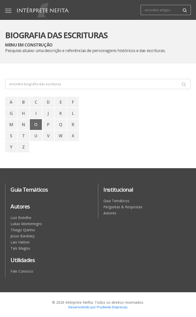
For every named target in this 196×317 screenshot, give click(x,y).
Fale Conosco (21, 271)
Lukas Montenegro (26, 223)
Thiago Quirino (22, 229)
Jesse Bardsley (22, 236)
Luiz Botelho (20, 217)
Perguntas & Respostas (122, 206)
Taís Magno (20, 248)
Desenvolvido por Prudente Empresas (98, 307)
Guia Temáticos (116, 200)
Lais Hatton (20, 242)
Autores (109, 213)
